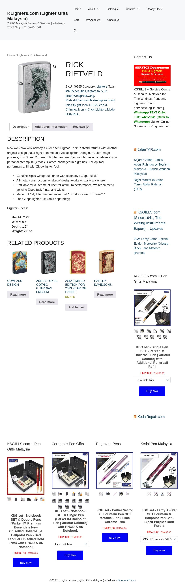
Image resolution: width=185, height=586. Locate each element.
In (106, 91)
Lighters (22, 55)
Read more (18, 294)
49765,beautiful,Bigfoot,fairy (84, 91)
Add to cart (76, 307)
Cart (76, 19)
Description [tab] (21, 126)
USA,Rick (72, 114)
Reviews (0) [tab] (81, 126)
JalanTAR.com (149, 149)
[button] (75, 30)
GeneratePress (127, 580)
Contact (130, 8)
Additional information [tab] (51, 126)
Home (77, 8)
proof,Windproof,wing (80, 96)
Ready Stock (154, 8)
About (91, 8)
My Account (93, 19)
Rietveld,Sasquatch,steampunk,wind (90, 100)
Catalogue (113, 8)
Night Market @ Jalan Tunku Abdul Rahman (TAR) (148, 184)
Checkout (113, 19)
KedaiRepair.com (151, 417)
